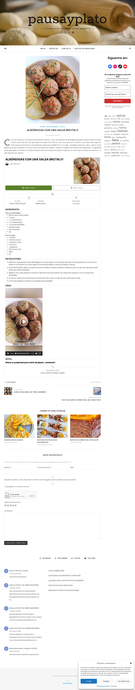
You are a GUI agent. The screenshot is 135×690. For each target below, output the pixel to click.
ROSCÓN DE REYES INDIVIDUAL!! (61, 585)
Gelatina (115, 128)
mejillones (107, 141)
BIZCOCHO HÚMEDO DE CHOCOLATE (84, 440)
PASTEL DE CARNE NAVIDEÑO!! (27, 585)
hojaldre (107, 131)
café (118, 119)
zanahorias (115, 155)
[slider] (22, 353)
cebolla (116, 121)
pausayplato (67, 19)
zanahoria (107, 155)
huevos (122, 130)
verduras (123, 152)
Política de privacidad (103, 686)
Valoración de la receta (12, 502)
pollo (118, 147)
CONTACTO (66, 49)
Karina (11, 628)
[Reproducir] (8, 353)
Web (72, 467)
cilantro (107, 125)
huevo (113, 131)
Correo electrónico (44, 467)
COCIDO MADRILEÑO (56, 571)
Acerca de (114, 686)
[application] (24, 322)
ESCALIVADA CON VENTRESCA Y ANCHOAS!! (64, 575)
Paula (11, 585)
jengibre (117, 134)
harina (122, 127)
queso (113, 149)
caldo (122, 119)
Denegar (106, 681)
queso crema (120, 150)
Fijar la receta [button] (78, 188)
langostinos (125, 134)
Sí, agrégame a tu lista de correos (16, 486)
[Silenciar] (36, 353)
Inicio (43, 49)
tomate (107, 152)
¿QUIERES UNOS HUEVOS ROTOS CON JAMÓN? (66, 580)
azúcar (121, 115)
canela (127, 119)
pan (121, 140)
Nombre (7, 467)
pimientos (124, 144)
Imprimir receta (29, 188)
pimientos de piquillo (110, 146)
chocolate (125, 122)
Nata (115, 140)
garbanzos (108, 128)
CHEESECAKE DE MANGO (13, 440)
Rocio (11, 608)
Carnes (43, 127)
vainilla (115, 152)
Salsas (62, 127)
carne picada (108, 122)
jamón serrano (108, 134)
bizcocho (113, 119)
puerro (123, 146)
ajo (105, 115)
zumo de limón (125, 155)
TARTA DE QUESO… (22, 571)
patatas (116, 143)
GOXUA (34, 648)
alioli (109, 116)
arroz (114, 116)
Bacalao (107, 119)
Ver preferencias (123, 681)
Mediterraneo (52, 127)
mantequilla (121, 137)
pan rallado (107, 144)
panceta (126, 140)
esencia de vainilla (118, 125)
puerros (107, 150)
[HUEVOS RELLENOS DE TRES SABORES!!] (8, 391)
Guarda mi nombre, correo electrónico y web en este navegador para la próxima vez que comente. (40, 480)
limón (113, 137)
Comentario (8, 511)
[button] (131, 663)
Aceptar (88, 681)
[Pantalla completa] (40, 353)
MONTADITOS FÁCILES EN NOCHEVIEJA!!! (64, 590)
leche (107, 137)
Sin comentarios (95, 382)
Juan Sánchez (11, 382)
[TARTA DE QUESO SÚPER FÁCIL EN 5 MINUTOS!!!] (97, 391)
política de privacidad (125, 106)
